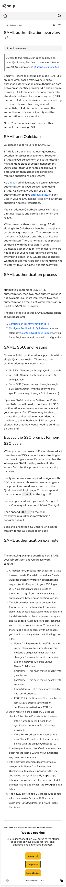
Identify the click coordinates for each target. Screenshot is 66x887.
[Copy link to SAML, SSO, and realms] (52, 347)
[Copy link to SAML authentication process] (9, 282)
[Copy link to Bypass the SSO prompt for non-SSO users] (27, 444)
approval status (40, 195)
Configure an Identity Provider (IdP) (29, 323)
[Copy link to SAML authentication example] (9, 548)
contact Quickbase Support (37, 333)
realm (13, 182)
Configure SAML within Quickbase (28, 328)
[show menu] (60, 6)
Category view (16, 25)
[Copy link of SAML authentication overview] (6, 37)
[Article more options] (59, 25)
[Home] (9, 6)
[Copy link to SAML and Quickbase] (47, 137)
